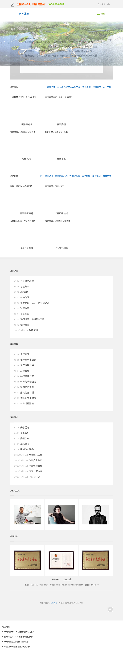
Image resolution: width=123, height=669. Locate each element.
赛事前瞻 (24, 427)
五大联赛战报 (27, 281)
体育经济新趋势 (28, 381)
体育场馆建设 (27, 403)
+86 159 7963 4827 (39, 584)
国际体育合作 (35, 471)
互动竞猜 (86, 87)
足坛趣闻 (24, 354)
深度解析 (24, 432)
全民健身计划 (27, 392)
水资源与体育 (35, 454)
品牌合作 (24, 370)
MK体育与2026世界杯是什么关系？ (19, 631)
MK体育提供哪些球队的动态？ (17, 641)
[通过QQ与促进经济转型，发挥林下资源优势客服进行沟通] (108, 4)
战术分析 (24, 291)
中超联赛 (86, 176)
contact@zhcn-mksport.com (69, 584)
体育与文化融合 (28, 397)
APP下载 (107, 87)
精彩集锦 (24, 324)
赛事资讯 (51, 87)
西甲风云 (107, 176)
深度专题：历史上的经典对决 (34, 302)
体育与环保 (34, 476)
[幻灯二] (61, 64)
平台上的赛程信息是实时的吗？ (17, 646)
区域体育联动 (27, 449)
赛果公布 (24, 438)
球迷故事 (24, 308)
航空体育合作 (35, 465)
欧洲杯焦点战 (46, 176)
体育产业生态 (35, 460)
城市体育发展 (27, 387)
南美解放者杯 (61, 176)
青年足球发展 (27, 365)
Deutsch (68, 579)
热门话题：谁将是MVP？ (32, 319)
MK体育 (54, 602)
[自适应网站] (24, 14)
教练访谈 (33, 330)
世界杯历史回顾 (28, 359)
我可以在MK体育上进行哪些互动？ (19, 636)
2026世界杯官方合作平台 (68, 87)
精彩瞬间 (24, 443)
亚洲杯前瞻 (75, 176)
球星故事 (24, 286)
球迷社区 (97, 87)
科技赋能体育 (27, 376)
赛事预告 (24, 313)
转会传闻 (24, 297)
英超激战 (96, 176)
